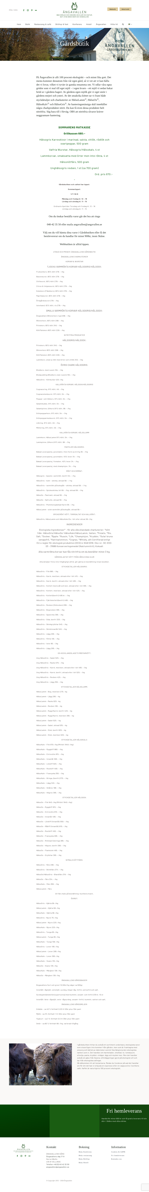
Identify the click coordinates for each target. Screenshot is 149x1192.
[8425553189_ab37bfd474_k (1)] (23, 1145)
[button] (123, 24)
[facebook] (24, 10)
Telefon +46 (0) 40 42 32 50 (57, 1164)
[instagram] (28, 10)
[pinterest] (32, 10)
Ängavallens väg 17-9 (55, 1156)
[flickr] (36, 10)
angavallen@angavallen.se (57, 1167)
